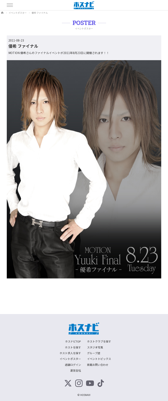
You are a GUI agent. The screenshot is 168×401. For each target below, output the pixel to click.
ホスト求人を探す (70, 353)
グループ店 (93, 353)
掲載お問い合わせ (97, 365)
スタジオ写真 (95, 347)
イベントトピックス (99, 359)
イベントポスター (70, 359)
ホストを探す (73, 347)
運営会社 (75, 370)
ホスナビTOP (73, 341)
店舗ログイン (73, 365)
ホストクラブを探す (99, 341)
